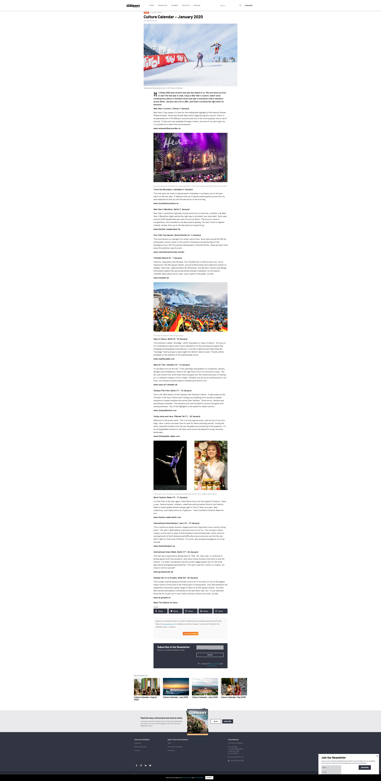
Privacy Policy (215, 664)
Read (216, 721)
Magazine (197, 5)
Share (160, 611)
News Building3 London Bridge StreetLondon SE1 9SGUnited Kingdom (235, 750)
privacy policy (186, 778)
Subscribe (249, 5)
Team (169, 743)
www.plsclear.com (169, 624)
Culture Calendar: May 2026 (233, 697)
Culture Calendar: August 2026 (145, 698)
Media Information (140, 747)
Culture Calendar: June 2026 (205, 697)
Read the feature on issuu (165, 602)
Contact (137, 750)
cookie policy (198, 778)
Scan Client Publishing (175, 747)
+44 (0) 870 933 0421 (237, 761)
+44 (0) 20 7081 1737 (236, 757)
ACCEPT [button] (209, 778)
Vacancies (171, 750)
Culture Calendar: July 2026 (175, 697)
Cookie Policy (211, 666)
